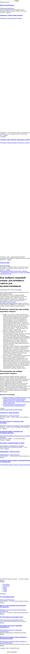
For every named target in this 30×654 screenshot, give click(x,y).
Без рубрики (6, 584)
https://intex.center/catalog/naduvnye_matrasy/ (11, 303)
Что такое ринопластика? (7, 596)
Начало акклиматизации (7, 5)
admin (19, 289)
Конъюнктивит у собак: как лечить (10, 451)
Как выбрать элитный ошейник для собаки (12, 443)
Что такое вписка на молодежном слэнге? (11, 617)
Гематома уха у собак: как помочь (9, 412)
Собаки (5, 589)
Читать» (8, 12)
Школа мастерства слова (23, 397)
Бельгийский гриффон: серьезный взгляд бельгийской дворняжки (11, 432)
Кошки (5, 587)
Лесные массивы (4, 262)
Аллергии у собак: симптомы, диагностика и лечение (15, 139)
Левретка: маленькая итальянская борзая (13, 400)
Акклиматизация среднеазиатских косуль (14, 405)
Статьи (5, 591)
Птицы (5, 588)
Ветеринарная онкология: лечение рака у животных (13, 271)
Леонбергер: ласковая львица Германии (11, 15)
